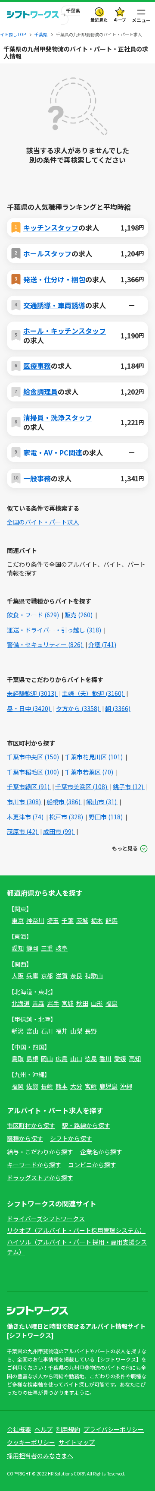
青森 (38, 1003)
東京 (18, 920)
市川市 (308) (24, 801)
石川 (47, 1031)
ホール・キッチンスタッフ (64, 330)
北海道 (21, 1003)
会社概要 (19, 1429)
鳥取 (18, 1058)
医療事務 (37, 365)
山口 (76, 1058)
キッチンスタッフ (50, 227)
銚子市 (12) (129, 786)
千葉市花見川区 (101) (94, 756)
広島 (62, 1058)
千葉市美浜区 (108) (81, 786)
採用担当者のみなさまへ (40, 1455)
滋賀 (62, 975)
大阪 (18, 975)
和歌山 (94, 975)
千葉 (68, 920)
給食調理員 (40, 391)
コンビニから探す (92, 1164)
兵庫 (32, 975)
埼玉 (53, 920)
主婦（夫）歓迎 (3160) (93, 693)
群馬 (111, 920)
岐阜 (62, 948)
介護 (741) (102, 644)
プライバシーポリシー (114, 1429)
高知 (135, 1058)
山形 (97, 1003)
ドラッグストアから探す (40, 1177)
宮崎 (91, 1086)
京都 (47, 975)
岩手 (53, 1003)
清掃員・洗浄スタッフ (57, 417)
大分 (76, 1086)
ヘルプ (43, 1429)
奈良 (76, 975)
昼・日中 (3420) (29, 708)
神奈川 (35, 920)
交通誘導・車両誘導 (54, 305)
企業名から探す (101, 1151)
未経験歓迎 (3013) (32, 693)
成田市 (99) (59, 831)
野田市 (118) (106, 816)
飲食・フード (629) (33, 614)
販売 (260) (79, 614)
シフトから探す (71, 1138)
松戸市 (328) (66, 816)
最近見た (99, 19)
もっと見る (125, 848)
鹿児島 (108, 1086)
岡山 (47, 1058)
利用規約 (68, 1429)
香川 (105, 1058)
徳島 (91, 1058)
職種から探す (25, 1138)
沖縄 (126, 1086)
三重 (47, 948)
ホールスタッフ (47, 253)
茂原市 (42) (23, 831)
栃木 (97, 920)
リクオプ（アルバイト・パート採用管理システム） (76, 1230)
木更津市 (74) (26, 816)
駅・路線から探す (86, 1125)
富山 (32, 1031)
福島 (111, 1003)
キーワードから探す (34, 1164)
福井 (62, 1031)
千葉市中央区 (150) (33, 756)
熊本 (62, 1086)
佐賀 (32, 1086)
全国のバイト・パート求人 (43, 522)
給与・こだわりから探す (40, 1151)
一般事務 (37, 478)
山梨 (76, 1031)
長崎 (47, 1086)
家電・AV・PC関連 (52, 452)
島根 (32, 1058)
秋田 (82, 1003)
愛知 (18, 948)
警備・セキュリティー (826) (45, 644)
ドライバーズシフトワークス (46, 1218)
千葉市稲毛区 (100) (33, 772)
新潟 (18, 1031)
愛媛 (120, 1058)
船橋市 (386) (64, 801)
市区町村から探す (31, 1125)
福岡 (18, 1086)
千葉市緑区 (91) (29, 786)
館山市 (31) (102, 801)
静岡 (32, 948)
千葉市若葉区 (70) (90, 772)
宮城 (68, 1003)
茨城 (82, 920)
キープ (120, 19)
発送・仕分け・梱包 (54, 279)
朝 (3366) (117, 708)
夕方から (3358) (78, 708)
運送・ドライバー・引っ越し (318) (54, 629)
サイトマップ (77, 1442)
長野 (91, 1031)
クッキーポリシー (31, 1442)
